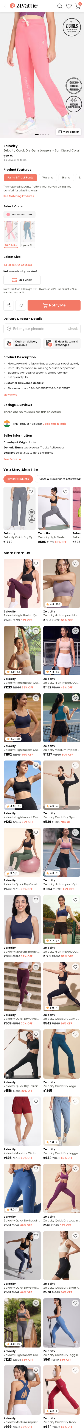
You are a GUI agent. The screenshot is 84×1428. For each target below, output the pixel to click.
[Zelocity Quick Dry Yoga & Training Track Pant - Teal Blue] (61, 1054)
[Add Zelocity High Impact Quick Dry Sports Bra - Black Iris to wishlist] (36, 697)
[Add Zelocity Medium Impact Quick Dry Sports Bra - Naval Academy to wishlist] (36, 899)
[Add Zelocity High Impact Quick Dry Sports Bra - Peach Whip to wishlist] (75, 630)
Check (73, 329)
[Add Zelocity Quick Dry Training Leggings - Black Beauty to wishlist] (36, 1034)
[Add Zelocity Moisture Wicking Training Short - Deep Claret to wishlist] (36, 1101)
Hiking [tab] (66, 177)
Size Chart (26, 280)
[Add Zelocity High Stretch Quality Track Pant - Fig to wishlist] (36, 563)
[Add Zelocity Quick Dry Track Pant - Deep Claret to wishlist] (75, 1370)
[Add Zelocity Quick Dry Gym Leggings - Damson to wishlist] (36, 966)
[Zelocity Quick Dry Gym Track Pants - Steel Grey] (19, 508)
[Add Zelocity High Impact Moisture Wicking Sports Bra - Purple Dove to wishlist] (75, 563)
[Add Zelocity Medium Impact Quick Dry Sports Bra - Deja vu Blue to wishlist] (36, 1370)
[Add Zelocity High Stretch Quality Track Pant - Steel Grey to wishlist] (65, 491)
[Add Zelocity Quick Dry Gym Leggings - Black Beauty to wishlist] (75, 765)
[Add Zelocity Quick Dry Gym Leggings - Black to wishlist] (75, 966)
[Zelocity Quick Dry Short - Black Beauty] (61, 1255)
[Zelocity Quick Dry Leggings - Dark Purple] (61, 1188)
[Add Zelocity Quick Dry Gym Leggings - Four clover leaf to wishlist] (36, 832)
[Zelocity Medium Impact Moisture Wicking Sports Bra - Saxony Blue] (61, 717)
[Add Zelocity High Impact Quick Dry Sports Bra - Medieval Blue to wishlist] (75, 899)
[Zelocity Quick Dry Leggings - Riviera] (61, 1323)
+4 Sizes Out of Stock (17, 265)
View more (10, 394)
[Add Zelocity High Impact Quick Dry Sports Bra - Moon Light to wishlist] (36, 630)
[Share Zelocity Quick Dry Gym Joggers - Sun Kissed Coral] (8, 305)
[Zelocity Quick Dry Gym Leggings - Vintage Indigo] (22, 1255)
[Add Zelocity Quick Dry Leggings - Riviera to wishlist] (36, 1168)
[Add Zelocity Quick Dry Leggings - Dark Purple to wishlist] (75, 1168)
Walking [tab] (47, 177)
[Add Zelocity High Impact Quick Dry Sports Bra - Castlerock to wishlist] (36, 1303)
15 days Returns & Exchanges (66, 343)
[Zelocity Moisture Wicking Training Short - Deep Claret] (22, 1121)
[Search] (59, 6)
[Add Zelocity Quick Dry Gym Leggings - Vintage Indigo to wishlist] (36, 1235)
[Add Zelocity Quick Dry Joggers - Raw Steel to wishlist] (75, 1101)
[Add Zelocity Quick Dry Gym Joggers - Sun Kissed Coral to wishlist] (21, 305)
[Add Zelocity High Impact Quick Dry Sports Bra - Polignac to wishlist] (75, 832)
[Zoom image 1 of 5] (42, 75)
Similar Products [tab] (18, 479)
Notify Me (57, 305)
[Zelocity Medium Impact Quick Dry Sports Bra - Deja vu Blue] (22, 1390)
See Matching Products (18, 196)
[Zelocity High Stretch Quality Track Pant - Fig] (22, 583)
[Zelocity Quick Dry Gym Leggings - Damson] (22, 986)
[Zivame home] (24, 6)
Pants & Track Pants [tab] (20, 177)
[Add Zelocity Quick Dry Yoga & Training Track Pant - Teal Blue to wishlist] (75, 1034)
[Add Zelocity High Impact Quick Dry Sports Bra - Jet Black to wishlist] (36, 765)
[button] (5, 6)
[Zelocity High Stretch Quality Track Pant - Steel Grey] (54, 508)
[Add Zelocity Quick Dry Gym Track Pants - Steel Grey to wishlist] (30, 491)
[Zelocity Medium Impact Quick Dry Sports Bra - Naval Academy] (22, 919)
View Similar (71, 132)
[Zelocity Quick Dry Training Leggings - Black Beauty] (22, 1054)
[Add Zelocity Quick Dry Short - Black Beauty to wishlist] (75, 1235)
